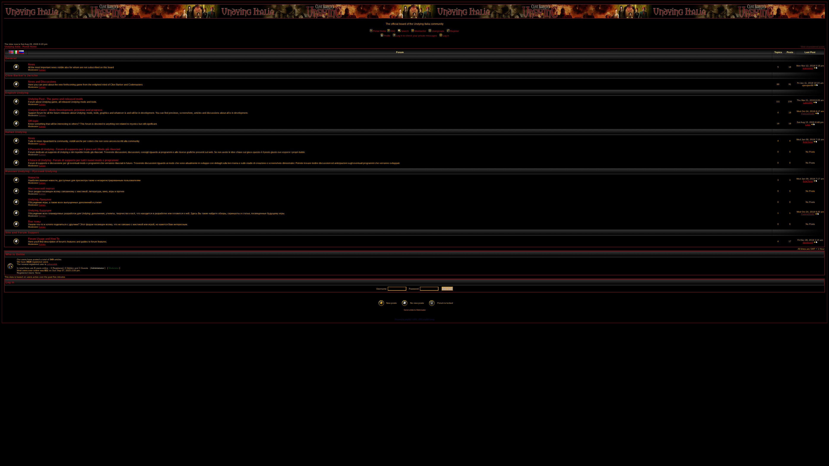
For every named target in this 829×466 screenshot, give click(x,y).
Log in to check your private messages (416, 35)
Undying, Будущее (39, 210)
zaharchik (52, 264)
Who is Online (15, 254)
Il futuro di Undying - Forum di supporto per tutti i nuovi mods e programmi (73, 160)
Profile (387, 35)
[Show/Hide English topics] (11, 52)
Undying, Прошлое (39, 199)
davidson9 (808, 242)
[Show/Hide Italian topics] (16, 52)
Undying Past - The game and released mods (55, 99)
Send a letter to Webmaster (415, 310)
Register (454, 31)
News (31, 64)
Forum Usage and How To (43, 238)
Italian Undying (16, 132)
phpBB (408, 319)
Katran (42, 70)
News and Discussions (42, 81)
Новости (33, 177)
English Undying (16, 92)
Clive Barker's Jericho (21, 75)
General (11, 58)
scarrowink (808, 68)
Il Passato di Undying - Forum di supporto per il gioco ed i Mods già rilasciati (74, 149)
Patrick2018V (808, 113)
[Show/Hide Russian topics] (21, 52)
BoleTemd (808, 142)
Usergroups (438, 31)
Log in (446, 35)
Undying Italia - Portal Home (20, 46)
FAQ (393, 31)
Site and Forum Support (22, 232)
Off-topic (33, 121)
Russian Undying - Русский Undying (31, 171)
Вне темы (34, 221)
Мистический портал (41, 188)
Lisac (807, 124)
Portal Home (379, 31)
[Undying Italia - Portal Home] (414, 11)
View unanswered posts (812, 47)
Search (405, 31)
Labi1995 (808, 102)
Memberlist (420, 31)
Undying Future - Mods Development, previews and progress (65, 110)
